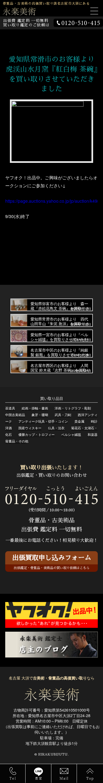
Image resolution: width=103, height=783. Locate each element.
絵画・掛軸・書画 (35, 408)
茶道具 (10, 408)
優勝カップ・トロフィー (36, 434)
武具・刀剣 (63, 414)
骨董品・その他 (16, 441)
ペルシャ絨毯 (71, 434)
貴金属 (79, 421)
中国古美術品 (15, 414)
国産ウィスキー (29, 427)
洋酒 (8, 427)
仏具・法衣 (56, 427)
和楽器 (93, 434)
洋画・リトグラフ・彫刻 (73, 408)
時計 (94, 421)
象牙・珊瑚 (40, 414)
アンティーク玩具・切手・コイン (43, 421)
